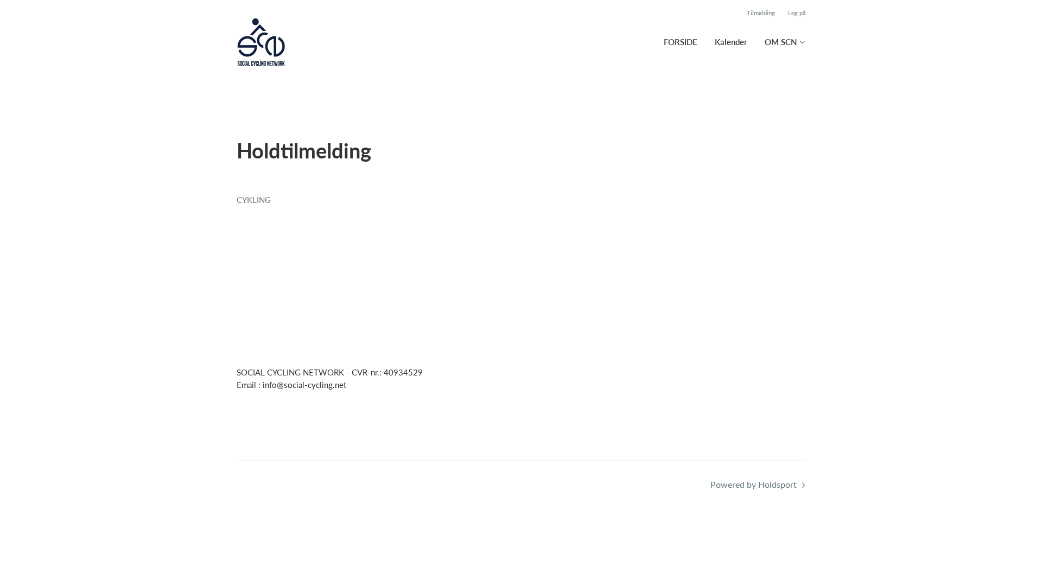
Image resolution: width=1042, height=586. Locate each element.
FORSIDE (680, 42)
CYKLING (254, 200)
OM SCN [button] (781, 42)
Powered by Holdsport (753, 484)
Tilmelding (761, 12)
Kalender (731, 42)
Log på (796, 12)
